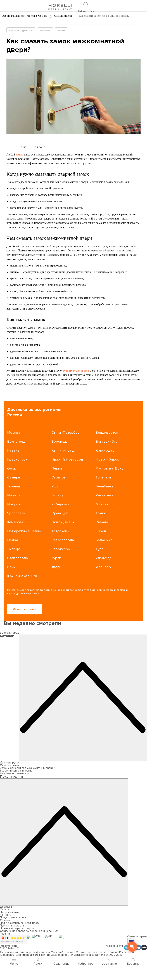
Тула (100, 549)
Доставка (6, 906)
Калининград (62, 450)
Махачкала (105, 504)
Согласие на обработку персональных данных (29, 931)
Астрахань (60, 531)
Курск (56, 558)
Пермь (57, 468)
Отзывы (5, 920)
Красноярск (17, 459)
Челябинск (105, 486)
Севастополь (62, 540)
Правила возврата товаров (17, 928)
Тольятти (103, 477)
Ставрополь (17, 558)
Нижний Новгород (67, 459)
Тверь (56, 567)
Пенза (12, 540)
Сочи (11, 567)
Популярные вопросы (13, 917)
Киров (101, 531)
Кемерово (15, 522)
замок (19, 154)
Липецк (13, 549)
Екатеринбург (107, 441)
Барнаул (58, 495)
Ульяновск (105, 495)
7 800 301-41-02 (10, 948)
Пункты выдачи (9, 912)
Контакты (5, 914)
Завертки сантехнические (16, 770)
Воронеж (59, 441)
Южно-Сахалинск (22, 576)
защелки (45, 30)
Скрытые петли (9, 765)
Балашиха (104, 540)
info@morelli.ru (9, 945)
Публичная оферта (12, 925)
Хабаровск (60, 504)
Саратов (58, 477)
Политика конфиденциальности (19, 922)
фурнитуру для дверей (75, 370)
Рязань (102, 522)
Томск (101, 513)
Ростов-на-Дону (110, 468)
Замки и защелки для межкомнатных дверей (27, 768)
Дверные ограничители (14, 773)
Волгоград (16, 441)
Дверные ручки (9, 762)
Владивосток (107, 432)
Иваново (103, 567)
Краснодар (105, 450)
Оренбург (59, 513)
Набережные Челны (24, 531)
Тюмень (13, 486)
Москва (13, 432)
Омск (11, 468)
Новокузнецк (62, 522)
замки (61, 30)
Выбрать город (86, 11)
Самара (13, 477)
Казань (13, 450)
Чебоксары (61, 549)
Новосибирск (107, 459)
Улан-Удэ (103, 558)
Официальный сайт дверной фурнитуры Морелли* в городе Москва (42, 952)
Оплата (4, 909)
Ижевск (13, 495)
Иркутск (14, 504)
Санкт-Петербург (66, 432)
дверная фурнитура (21, 30)
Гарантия (5, 933)
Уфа (55, 486)
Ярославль (16, 513)
